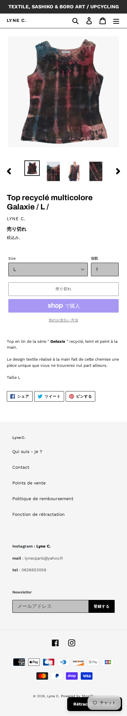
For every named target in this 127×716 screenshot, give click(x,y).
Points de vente (29, 482)
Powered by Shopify (77, 696)
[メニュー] (116, 20)
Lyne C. (17, 20)
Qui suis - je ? (27, 451)
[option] (32, 168)
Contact (20, 467)
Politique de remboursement (42, 498)
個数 (94, 258)
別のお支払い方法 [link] (63, 320)
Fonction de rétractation (38, 514)
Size (12, 258)
